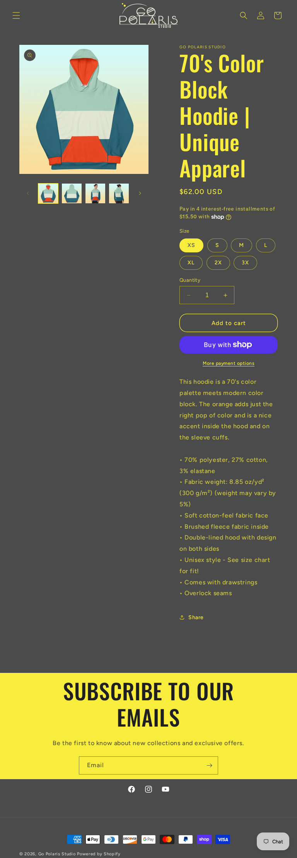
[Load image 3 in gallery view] (95, 193)
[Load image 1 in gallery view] (48, 193)
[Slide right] (139, 193)
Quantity (189, 280)
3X (245, 262)
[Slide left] (27, 193)
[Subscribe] (209, 765)
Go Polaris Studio (57, 853)
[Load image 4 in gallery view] (119, 193)
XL (191, 262)
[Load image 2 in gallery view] (72, 193)
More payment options (228, 363)
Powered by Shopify (99, 853)
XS (191, 245)
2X (218, 262)
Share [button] (196, 617)
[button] (16, 15)
